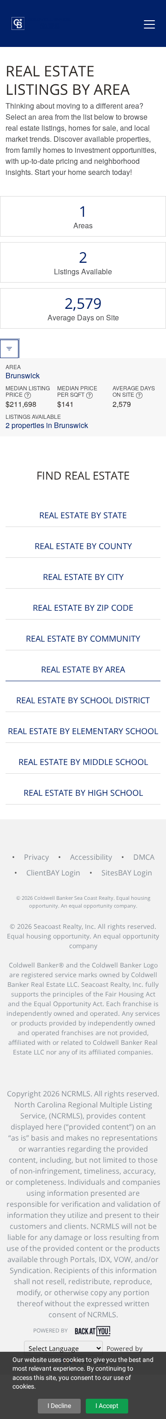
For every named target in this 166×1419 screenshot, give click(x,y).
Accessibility (91, 857)
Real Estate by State (83, 515)
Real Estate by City (83, 576)
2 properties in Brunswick (47, 425)
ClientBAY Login (53, 873)
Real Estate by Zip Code (83, 607)
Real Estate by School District (83, 700)
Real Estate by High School (83, 792)
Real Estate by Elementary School (83, 730)
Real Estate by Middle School (83, 761)
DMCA (143, 857)
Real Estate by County (83, 545)
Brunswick (23, 375)
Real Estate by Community (83, 638)
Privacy (36, 857)
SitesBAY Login (126, 873)
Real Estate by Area (83, 669)
